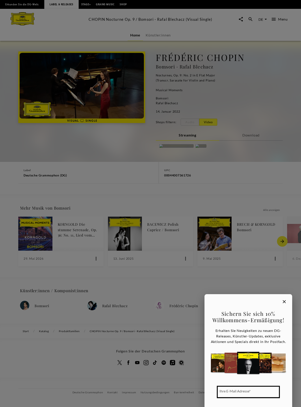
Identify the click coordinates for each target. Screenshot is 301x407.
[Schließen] (284, 301)
